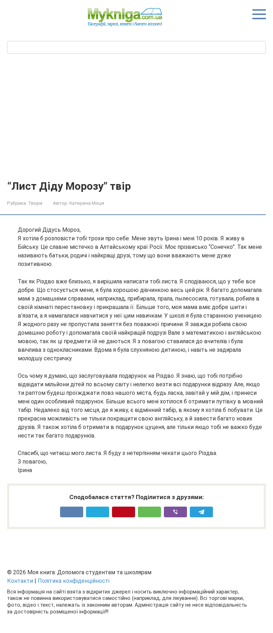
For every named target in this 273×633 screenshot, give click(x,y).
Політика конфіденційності (73, 580)
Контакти (20, 580)
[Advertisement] (136, 127)
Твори (35, 203)
